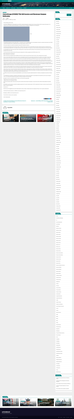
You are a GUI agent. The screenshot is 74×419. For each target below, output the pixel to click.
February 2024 (58, 60)
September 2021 (58, 119)
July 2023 (57, 74)
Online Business (58, 324)
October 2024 (58, 54)
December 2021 (58, 113)
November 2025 (58, 33)
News (57, 320)
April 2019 (57, 177)
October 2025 (58, 35)
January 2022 (58, 111)
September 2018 (58, 191)
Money (57, 316)
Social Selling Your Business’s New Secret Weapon (44, 119)
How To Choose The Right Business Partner (9, 119)
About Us (61, 417)
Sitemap (71, 417)
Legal (57, 314)
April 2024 (57, 56)
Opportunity (57, 328)
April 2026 (57, 23)
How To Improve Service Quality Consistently (62, 388)
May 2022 (57, 103)
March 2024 (58, 58)
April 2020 (57, 152)
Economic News (58, 277)
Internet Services (58, 312)
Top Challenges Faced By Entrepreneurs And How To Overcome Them (27, 119)
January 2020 (58, 158)
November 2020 (58, 138)
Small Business (58, 347)
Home (58, 417)
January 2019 (58, 183)
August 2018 (58, 193)
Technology (57, 363)
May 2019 (57, 175)
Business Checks (58, 228)
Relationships (58, 345)
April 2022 (57, 105)
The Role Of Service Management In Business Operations (26, 403)
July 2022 (57, 99)
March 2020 (58, 154)
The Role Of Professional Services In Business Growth (9, 403)
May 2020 (57, 150)
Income (57, 308)
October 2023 (58, 68)
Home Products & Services (60, 306)
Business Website (58, 267)
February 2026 (58, 27)
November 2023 (58, 66)
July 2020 (57, 146)
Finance (57, 283)
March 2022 (58, 107)
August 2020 (58, 144)
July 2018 (57, 195)
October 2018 (58, 189)
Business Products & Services (60, 265)
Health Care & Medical (59, 304)
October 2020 (58, 140)
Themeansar (16, 417)
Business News (4, 12)
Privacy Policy (67, 417)
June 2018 (57, 197)
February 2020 (58, 156)
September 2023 (58, 70)
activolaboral (6, 4)
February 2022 (58, 109)
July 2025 (57, 39)
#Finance (12, 19)
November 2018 (58, 187)
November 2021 (58, 115)
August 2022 (58, 97)
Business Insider (58, 236)
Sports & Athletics (58, 357)
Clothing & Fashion (59, 275)
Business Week (58, 271)
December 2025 (58, 31)
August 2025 (58, 37)
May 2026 (57, 21)
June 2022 (57, 101)
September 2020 (58, 142)
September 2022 (58, 95)
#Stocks (15, 19)
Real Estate (58, 343)
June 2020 (57, 148)
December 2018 (58, 185)
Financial (57, 285)
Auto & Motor (58, 224)
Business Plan (58, 263)
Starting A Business (59, 359)
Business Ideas (58, 232)
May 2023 (57, 78)
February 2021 (58, 134)
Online (57, 322)
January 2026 (58, 29)
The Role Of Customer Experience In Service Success (62, 403)
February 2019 (58, 181)
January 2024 (58, 62)
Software (57, 355)
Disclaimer (64, 417)
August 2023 (58, 72)
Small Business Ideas (59, 351)
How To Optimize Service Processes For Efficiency (63, 383)
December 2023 (58, 64)
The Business (58, 365)
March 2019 (58, 179)
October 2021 (58, 117)
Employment (58, 281)
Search (57, 12)
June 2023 (57, 76)
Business (57, 226)
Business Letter (58, 240)
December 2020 (58, 136)
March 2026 (58, 25)
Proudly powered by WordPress (5, 417)
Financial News (58, 287)
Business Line (58, 244)
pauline (7, 18)
